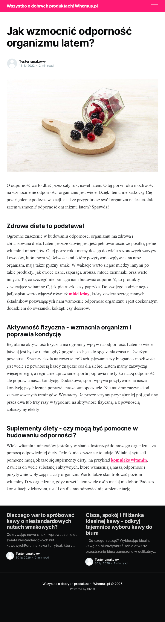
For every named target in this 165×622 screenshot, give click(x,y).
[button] (154, 5)
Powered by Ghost (82, 589)
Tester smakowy (32, 61)
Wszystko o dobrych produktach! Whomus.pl (52, 6)
